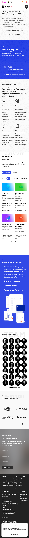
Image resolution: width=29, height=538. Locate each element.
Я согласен (14, 534)
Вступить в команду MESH (9, 494)
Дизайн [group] (15, 178)
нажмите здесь (6, 530)
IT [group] (3, 178)
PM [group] (8, 178)
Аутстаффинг (24, 500)
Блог (3, 499)
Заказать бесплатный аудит (14, 30)
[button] (24, 74)
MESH (4, 476)
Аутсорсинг (23, 498)
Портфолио (5, 496)
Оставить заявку (6, 210)
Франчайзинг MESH (7, 501)
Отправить (7, 467)
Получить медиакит (14, 34)
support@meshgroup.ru (20, 478)
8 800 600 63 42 (21, 477)
